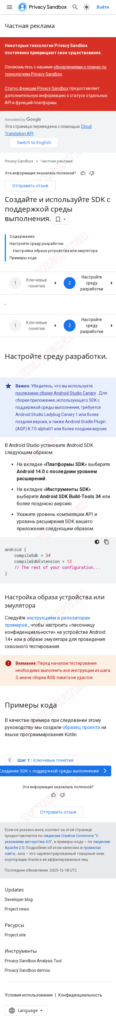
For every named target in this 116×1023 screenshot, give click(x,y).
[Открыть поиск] (75, 7)
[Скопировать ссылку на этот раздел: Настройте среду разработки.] (11, 366)
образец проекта (81, 727)
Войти (103, 7)
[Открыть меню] (9, 7)
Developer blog (19, 899)
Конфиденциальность (80, 995)
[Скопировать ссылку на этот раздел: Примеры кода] (63, 705)
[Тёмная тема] (97, 542)
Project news (17, 909)
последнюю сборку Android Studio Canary (55, 393)
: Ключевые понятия (40, 760)
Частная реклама (30, 26)
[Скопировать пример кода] (106, 542)
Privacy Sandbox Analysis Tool (33, 960)
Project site (15, 935)
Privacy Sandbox (19, 161)
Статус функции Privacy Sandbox (36, 88)
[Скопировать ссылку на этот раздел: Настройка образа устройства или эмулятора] (41, 605)
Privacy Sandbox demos (27, 970)
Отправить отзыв (30, 185)
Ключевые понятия (36, 283)
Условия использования (29, 995)
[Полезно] (83, 173)
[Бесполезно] (91, 173)
